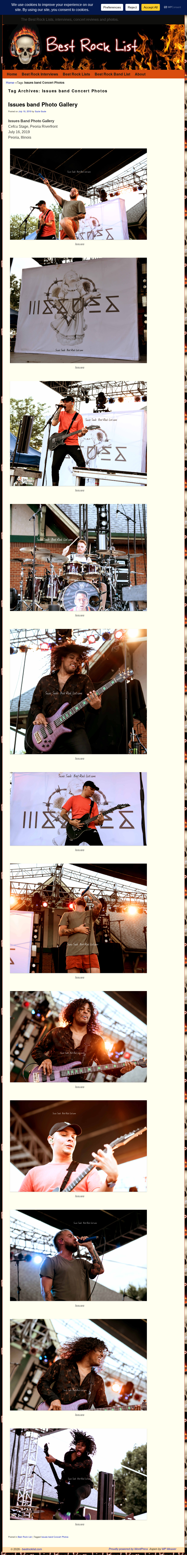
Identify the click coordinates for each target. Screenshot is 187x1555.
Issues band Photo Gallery (43, 104)
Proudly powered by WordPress (128, 1549)
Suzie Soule (40, 111)
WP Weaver (169, 1549)
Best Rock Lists (76, 74)
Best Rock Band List (112, 74)
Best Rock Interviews (40, 74)
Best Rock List (25, 1536)
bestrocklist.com (32, 1549)
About (140, 74)
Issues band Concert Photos (54, 1536)
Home (12, 74)
